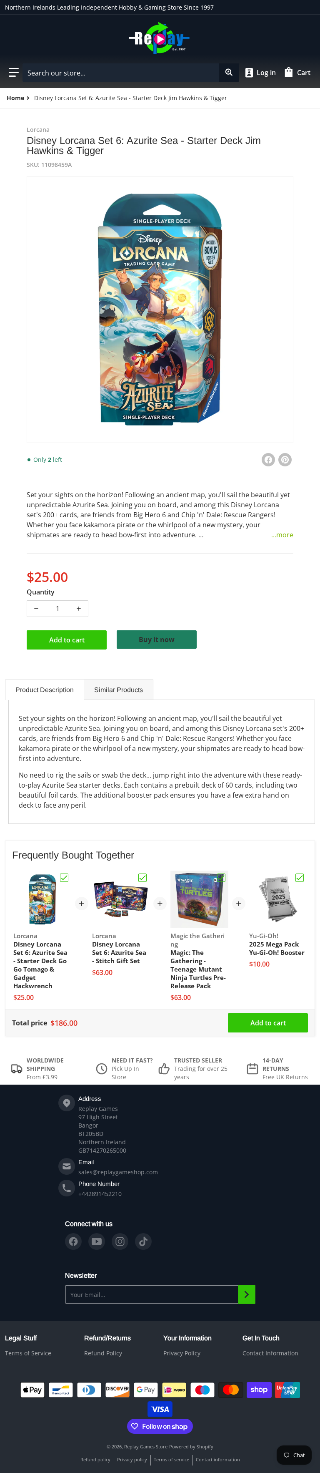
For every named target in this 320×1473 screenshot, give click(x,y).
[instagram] (120, 1241)
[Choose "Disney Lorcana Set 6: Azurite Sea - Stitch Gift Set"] (142, 878)
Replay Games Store (146, 1446)
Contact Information (270, 1353)
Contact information (218, 1459)
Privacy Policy (181, 1353)
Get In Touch (261, 1338)
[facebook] (73, 1241)
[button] (13, 72)
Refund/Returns (107, 1338)
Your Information (187, 1338)
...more (282, 534)
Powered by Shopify (191, 1446)
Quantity (41, 592)
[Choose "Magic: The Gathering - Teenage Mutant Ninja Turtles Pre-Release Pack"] (221, 878)
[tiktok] (143, 1241)
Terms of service (171, 1459)
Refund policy (95, 1459)
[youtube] (96, 1241)
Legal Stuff (21, 1338)
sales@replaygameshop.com (118, 1172)
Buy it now (157, 639)
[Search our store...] (229, 72)
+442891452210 (100, 1194)
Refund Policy (103, 1353)
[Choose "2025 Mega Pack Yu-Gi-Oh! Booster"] (299, 878)
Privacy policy (132, 1459)
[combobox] (130, 72)
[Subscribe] (246, 1294)
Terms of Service (28, 1353)
